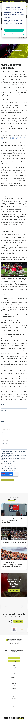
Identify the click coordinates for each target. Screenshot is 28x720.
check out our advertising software (8, 1)
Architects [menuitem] (14, 698)
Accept (14, 30)
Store (14, 654)
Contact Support (14, 661)
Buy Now (8, 621)
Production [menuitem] (14, 672)
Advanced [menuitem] (14, 670)
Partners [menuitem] (14, 688)
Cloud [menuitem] (14, 696)
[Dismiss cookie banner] (23, 5)
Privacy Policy (11, 706)
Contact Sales (18, 621)
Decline (14, 33)
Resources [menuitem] (14, 683)
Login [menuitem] (14, 695)
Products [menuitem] (14, 665)
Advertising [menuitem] (14, 673)
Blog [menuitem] (14, 685)
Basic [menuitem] (14, 668)
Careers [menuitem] (14, 678)
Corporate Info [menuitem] (14, 677)
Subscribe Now (14, 590)
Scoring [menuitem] (14, 667)
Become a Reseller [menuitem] (14, 690)
